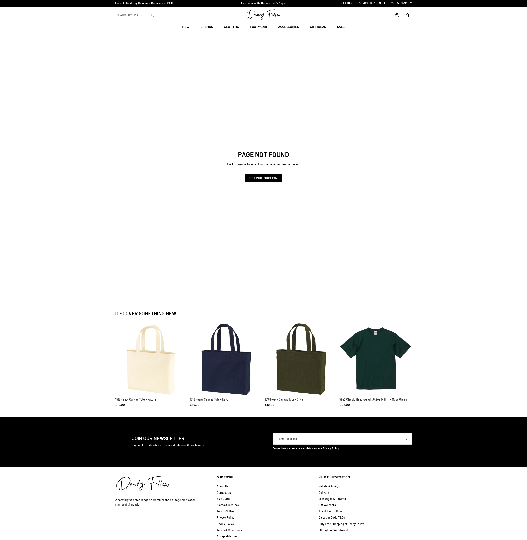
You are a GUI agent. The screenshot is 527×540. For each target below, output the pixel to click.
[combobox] (132, 15)
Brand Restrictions (330, 511)
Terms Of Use (225, 511)
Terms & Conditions (229, 530)
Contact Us (224, 492)
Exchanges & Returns (332, 499)
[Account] (397, 15)
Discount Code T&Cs (331, 517)
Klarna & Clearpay (228, 505)
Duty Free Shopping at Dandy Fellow (341, 524)
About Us (223, 486)
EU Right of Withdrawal (333, 530)
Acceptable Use (227, 536)
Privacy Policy (331, 448)
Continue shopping (264, 178)
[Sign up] (406, 439)
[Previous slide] (344, 359)
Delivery (323, 492)
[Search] (152, 15)
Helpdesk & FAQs (329, 486)
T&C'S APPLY (403, 3)
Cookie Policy (225, 524)
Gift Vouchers (327, 505)
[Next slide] (407, 359)
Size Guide (223, 499)
